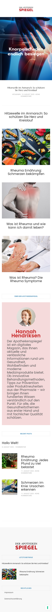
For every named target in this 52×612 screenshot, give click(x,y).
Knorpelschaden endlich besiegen (26, 51)
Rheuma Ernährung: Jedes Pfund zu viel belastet (34, 461)
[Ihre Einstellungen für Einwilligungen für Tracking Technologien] (47, 607)
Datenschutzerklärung (13, 599)
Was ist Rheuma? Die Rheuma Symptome (26, 279)
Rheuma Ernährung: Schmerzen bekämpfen (26, 172)
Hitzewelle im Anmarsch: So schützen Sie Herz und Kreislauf (26, 89)
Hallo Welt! (10, 443)
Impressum (8, 592)
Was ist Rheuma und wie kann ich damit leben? (26, 226)
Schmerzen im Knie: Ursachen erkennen (32, 486)
